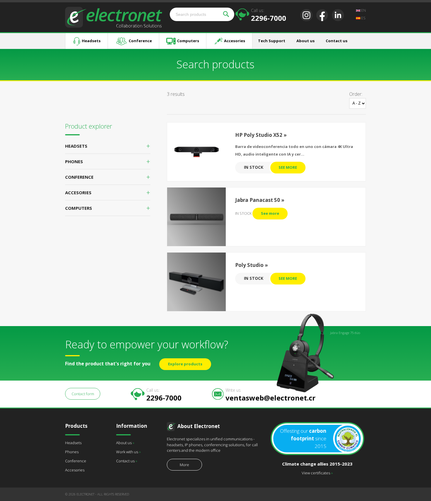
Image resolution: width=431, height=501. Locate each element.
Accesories (234, 40)
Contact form (83, 393)
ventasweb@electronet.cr (270, 394)
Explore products (185, 364)
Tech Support (271, 40)
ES (362, 18)
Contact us (336, 40)
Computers (188, 40)
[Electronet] (113, 16)
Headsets (91, 40)
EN (363, 10)
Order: (355, 94)
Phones (72, 451)
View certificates (317, 473)
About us (305, 40)
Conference (140, 40)
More (184, 464)
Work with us (128, 451)
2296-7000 (268, 15)
